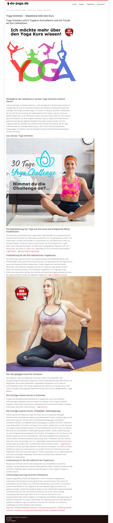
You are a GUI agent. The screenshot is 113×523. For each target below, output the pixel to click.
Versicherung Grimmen (47, 508)
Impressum (101, 4)
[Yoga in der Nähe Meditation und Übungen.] (17, 4)
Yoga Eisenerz (42, 407)
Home (74, 4)
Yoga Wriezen (65, 444)
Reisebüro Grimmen (29, 508)
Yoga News (90, 4)
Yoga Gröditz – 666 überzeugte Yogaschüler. (23, 251)
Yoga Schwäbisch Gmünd (57, 275)
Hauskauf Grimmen (57, 510)
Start (7, 10)
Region (81, 4)
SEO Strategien (11, 521)
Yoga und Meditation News (18, 10)
